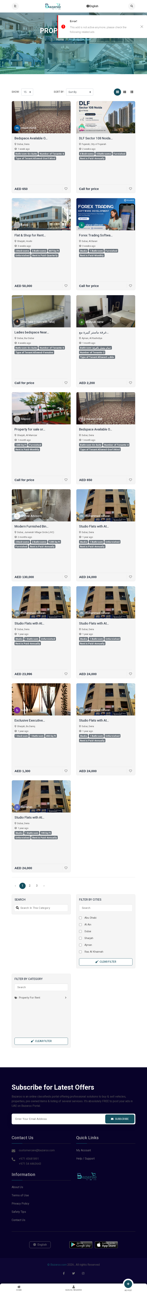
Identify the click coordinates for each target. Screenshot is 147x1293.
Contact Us (18, 1220)
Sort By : (59, 92)
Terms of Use (20, 1195)
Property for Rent (29, 998)
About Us (17, 1187)
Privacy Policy (20, 1204)
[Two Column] (124, 92)
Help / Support (85, 1158)
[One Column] (131, 92)
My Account (83, 1150)
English (93, 6)
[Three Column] (117, 92)
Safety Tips (19, 1212)
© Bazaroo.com (57, 1265)
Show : (16, 92)
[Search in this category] (17, 908)
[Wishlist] (64, 189)
